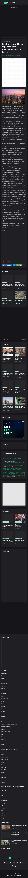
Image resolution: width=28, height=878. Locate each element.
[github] (12, 866)
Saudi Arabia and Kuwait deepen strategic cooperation (20, 302)
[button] (2, 2)
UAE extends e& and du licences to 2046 (8, 390)
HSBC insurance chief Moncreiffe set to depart (20, 391)
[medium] (20, 863)
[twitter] (7, 863)
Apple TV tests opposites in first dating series (18, 525)
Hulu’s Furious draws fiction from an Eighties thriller (8, 525)
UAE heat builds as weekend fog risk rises (20, 407)
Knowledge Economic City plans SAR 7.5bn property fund (7, 302)
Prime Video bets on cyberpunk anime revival (19, 542)
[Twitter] (14, 265)
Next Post (24, 339)
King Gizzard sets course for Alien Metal (8, 541)
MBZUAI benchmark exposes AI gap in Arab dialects (20, 375)
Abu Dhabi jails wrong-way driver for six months (20, 358)
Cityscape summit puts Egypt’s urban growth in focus (8, 408)
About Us (9, 873)
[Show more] (23, 265)
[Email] (20, 265)
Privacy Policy (16, 873)
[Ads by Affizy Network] (23, 421)
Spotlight (8, 41)
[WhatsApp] (17, 265)
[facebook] (4, 863)
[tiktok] (15, 866)
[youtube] (11, 863)
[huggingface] (23, 863)
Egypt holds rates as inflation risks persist (19, 841)
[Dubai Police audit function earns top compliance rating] (6, 835)
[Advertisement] (14, 23)
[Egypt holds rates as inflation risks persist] (6, 842)
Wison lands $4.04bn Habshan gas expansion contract (7, 285)
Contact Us (22, 873)
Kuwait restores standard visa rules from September (19, 826)
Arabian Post (18, 875)
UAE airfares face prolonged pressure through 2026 (7, 358)
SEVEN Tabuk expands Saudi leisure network (8, 374)
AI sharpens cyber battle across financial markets (13, 465)
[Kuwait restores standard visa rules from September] (6, 827)
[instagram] (14, 863)
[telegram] (17, 863)
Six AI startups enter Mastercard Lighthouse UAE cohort (20, 285)
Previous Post (5, 339)
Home (3, 41)
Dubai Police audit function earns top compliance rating (19, 833)
